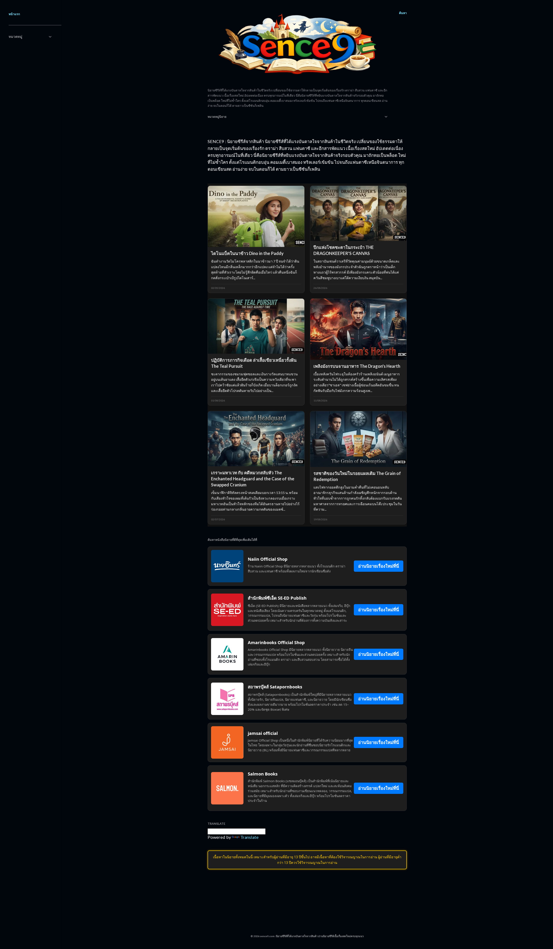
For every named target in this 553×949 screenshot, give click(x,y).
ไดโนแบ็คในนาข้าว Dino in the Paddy (247, 253)
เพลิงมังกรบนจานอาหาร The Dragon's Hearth (356, 366)
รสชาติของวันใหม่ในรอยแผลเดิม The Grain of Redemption (357, 476)
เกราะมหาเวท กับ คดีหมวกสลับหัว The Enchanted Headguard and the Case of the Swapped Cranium (252, 478)
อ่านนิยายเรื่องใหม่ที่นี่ (378, 566)
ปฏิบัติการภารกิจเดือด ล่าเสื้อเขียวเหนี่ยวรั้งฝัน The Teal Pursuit (254, 363)
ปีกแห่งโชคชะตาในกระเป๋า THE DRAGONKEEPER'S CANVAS (343, 250)
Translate (249, 837)
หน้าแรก (14, 14)
